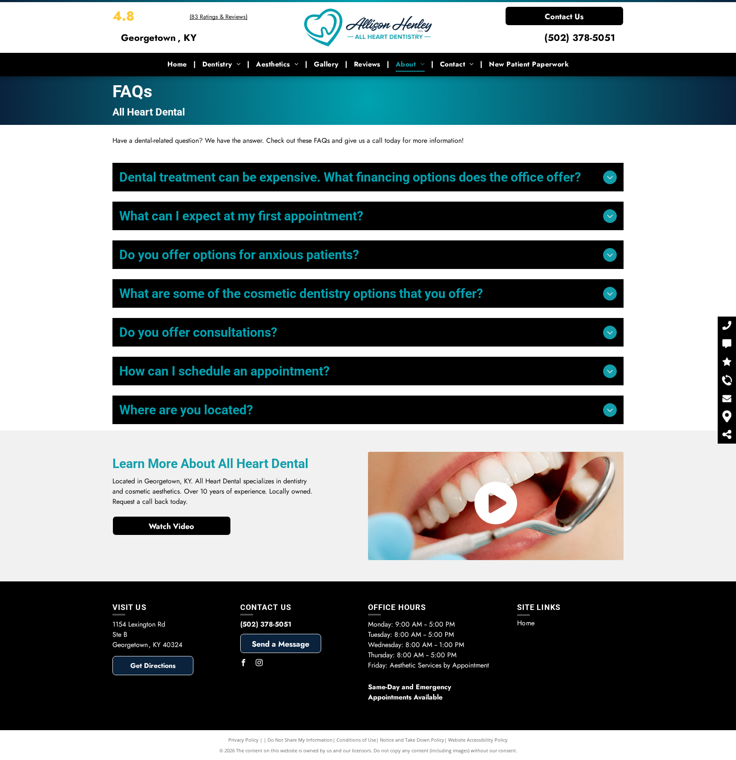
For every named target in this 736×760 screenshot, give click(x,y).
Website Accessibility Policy (478, 740)
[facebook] (243, 663)
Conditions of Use (356, 740)
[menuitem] (178, 64)
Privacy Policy (243, 740)
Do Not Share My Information (300, 740)
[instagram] (259, 663)
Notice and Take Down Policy (412, 740)
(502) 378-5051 (579, 37)
